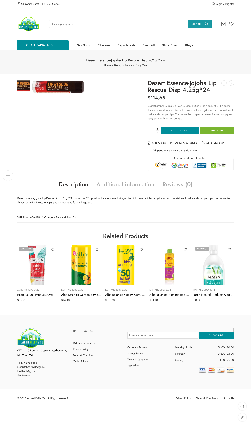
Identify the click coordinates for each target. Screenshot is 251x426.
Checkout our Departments (116, 45)
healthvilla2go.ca (26, 371)
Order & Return (81, 361)
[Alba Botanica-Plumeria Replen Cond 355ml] (169, 265)
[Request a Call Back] (242, 406)
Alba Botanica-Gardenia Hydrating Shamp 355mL (81, 294)
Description (73, 184)
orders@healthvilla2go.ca (31, 367)
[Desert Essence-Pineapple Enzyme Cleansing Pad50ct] (231, 83)
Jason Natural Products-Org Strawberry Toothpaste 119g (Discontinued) (37, 294)
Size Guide (158, 143)
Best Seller (133, 365)
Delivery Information (84, 343)
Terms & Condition (83, 355)
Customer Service (137, 347)
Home (107, 65)
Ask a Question (214, 143)
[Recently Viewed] (242, 417)
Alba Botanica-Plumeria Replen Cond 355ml (169, 294)
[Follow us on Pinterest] (85, 331)
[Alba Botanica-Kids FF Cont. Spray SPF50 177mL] (125, 265)
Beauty (117, 65)
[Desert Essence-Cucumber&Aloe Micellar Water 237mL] (224, 83)
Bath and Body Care (136, 65)
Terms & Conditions (207, 398)
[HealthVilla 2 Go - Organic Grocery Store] (28, 24)
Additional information (125, 184)
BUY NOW (217, 130)
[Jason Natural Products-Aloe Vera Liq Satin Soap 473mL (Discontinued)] (213, 265)
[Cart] (223, 23)
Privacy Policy (80, 349)
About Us (229, 398)
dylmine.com (24, 375)
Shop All (149, 45)
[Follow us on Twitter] (74, 331)
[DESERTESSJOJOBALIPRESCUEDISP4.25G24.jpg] (23, 85)
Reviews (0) (177, 184)
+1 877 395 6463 (50, 4)
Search (197, 24)
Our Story (83, 45)
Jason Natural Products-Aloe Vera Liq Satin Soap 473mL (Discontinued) (213, 294)
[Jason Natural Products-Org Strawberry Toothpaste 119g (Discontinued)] (37, 265)
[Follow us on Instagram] (91, 331)
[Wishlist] (36, 84)
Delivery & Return (185, 143)
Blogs (189, 45)
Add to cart (180, 130)
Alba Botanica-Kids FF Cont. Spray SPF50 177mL (125, 294)
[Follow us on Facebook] (80, 331)
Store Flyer (170, 45)
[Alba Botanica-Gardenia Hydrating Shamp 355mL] (81, 265)
